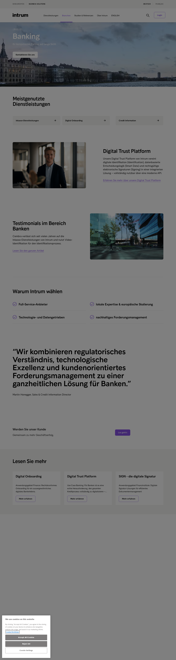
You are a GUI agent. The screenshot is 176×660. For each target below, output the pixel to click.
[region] (26, 636)
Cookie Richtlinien (12, 632)
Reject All (26, 644)
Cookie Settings (26, 650)
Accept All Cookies (26, 637)
